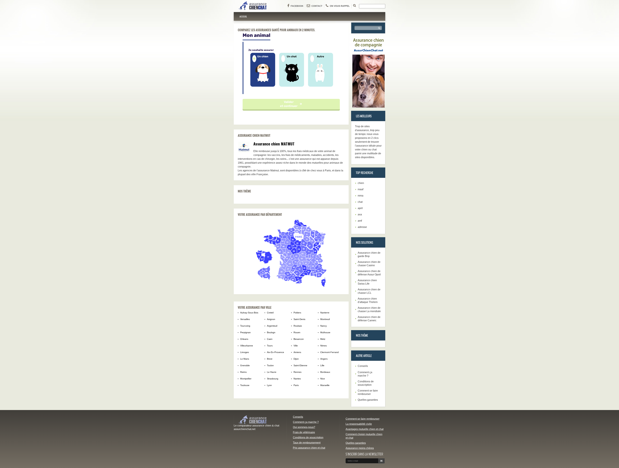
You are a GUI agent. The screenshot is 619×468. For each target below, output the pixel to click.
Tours (270, 345)
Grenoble (245, 365)
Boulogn (271, 332)
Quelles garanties (368, 399)
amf (360, 220)
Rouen (297, 332)
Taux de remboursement (306, 442)
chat (360, 202)
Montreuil (325, 319)
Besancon (299, 339)
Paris (296, 385)
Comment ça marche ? (306, 422)
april (360, 208)
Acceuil (243, 16)
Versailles (245, 319)
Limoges (244, 352)
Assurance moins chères (360, 448)
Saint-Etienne (300, 365)
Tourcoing (245, 326)
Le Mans (244, 359)
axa (360, 214)
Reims (243, 372)
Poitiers (297, 312)
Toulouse (244, 385)
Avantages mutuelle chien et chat (364, 429)
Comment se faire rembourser (362, 418)
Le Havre (271, 372)
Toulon (270, 365)
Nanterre (324, 312)
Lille (322, 365)
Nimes (323, 345)
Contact (316, 6)
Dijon (296, 359)
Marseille (324, 385)
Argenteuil (272, 326)
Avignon (271, 319)
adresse (362, 227)
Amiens (297, 352)
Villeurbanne (246, 345)
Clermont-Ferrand (329, 352)
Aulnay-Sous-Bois (249, 312)
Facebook (297, 6)
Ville (296, 345)
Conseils (363, 366)
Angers (324, 359)
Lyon (269, 385)
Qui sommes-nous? (304, 427)
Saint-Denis (299, 319)
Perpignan (245, 332)
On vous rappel (340, 6)
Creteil (270, 312)
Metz (322, 339)
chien (361, 183)
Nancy (323, 326)
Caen (269, 339)
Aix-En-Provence (275, 352)
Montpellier (245, 378)
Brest (269, 359)
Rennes (297, 372)
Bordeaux (325, 372)
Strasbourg (272, 378)
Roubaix (298, 326)
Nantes (297, 378)
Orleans (244, 339)
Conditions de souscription (308, 437)
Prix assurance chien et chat (309, 447)
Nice (322, 378)
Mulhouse (325, 332)
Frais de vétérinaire (304, 432)
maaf (360, 189)
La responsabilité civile (359, 424)
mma (360, 195)
